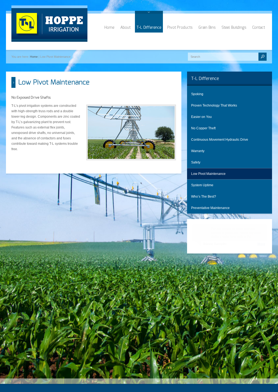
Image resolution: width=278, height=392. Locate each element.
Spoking (197, 94)
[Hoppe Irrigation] (49, 25)
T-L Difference (149, 28)
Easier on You (201, 117)
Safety (195, 162)
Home (109, 28)
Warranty (197, 151)
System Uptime (202, 185)
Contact (258, 28)
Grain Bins (207, 28)
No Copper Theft (203, 128)
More (261, 244)
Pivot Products (179, 28)
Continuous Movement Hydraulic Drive (219, 140)
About (125, 28)
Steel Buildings (234, 28)
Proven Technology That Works (214, 105)
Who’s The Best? (203, 196)
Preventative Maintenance (210, 208)
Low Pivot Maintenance (208, 174)
